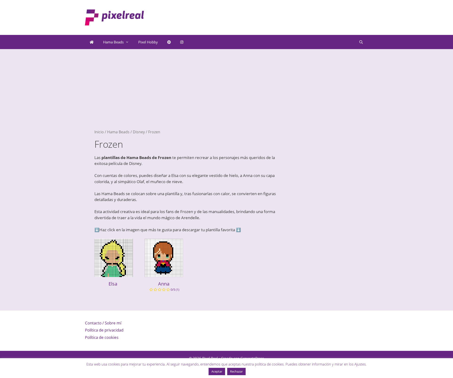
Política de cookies (101, 337)
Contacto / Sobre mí (103, 323)
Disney (139, 131)
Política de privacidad (104, 330)
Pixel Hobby (148, 42)
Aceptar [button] (216, 371)
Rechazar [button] (236, 371)
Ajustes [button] (360, 364)
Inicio (99, 131)
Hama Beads (113, 42)
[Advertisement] (188, 96)
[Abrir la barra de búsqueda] (361, 42)
